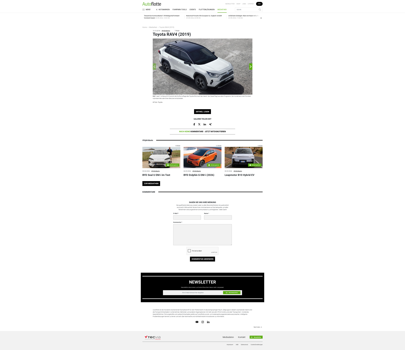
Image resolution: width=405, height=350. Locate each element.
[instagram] (202, 322)
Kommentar (177, 222)
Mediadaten (228, 337)
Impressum (230, 344)
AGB (237, 344)
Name (206, 213)
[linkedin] (208, 322)
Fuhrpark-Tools (180, 10)
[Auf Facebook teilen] (194, 124)
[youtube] (197, 322)
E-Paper (251, 4)
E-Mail (175, 213)
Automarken (164, 10)
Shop (238, 4)
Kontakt (241, 337)
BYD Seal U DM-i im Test (156, 175)
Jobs (244, 4)
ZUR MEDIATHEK (151, 183)
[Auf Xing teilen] (210, 124)
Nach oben (257, 327)
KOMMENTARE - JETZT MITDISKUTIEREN (202, 131)
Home (144, 27)
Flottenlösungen (207, 10)
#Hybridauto (166, 31)
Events (193, 10)
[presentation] (261, 18)
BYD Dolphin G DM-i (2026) (199, 175)
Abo (259, 4)
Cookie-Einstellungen (257, 344)
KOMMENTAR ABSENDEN (202, 259)
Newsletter (230, 4)
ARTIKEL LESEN (202, 112)
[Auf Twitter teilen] (199, 124)
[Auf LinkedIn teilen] (205, 124)
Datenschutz (244, 344)
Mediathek (222, 10)
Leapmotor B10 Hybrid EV (239, 175)
